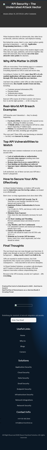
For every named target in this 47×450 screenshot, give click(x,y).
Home (22, 335)
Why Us (23, 341)
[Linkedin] (23, 443)
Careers (23, 352)
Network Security (24, 405)
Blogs (22, 346)
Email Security (23, 383)
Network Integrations (24, 400)
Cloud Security (23, 372)
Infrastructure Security (24, 394)
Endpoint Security (24, 389)
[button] (43, 4)
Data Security (23, 378)
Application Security (23, 367)
